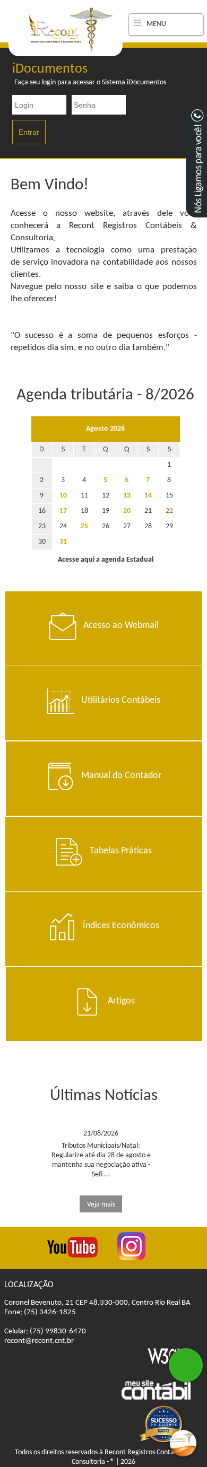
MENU (156, 24)
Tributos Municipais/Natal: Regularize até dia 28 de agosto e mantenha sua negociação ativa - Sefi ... (101, 1169)
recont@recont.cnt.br (39, 1341)
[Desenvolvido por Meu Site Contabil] (156, 1398)
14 (148, 496)
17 (63, 511)
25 (84, 526)
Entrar (29, 132)
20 (127, 511)
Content (196, 161)
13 (127, 496)
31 (63, 542)
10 (63, 496)
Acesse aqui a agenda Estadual (105, 560)
